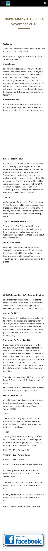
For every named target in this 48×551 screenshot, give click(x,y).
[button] (3, 3)
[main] (24, 23)
